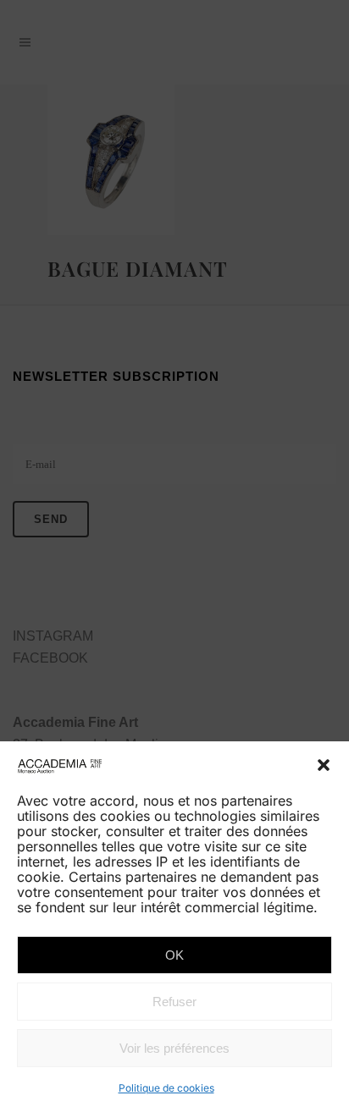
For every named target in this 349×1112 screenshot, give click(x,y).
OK (174, 955)
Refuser (174, 1001)
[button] (323, 765)
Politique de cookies (166, 1088)
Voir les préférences (174, 1048)
